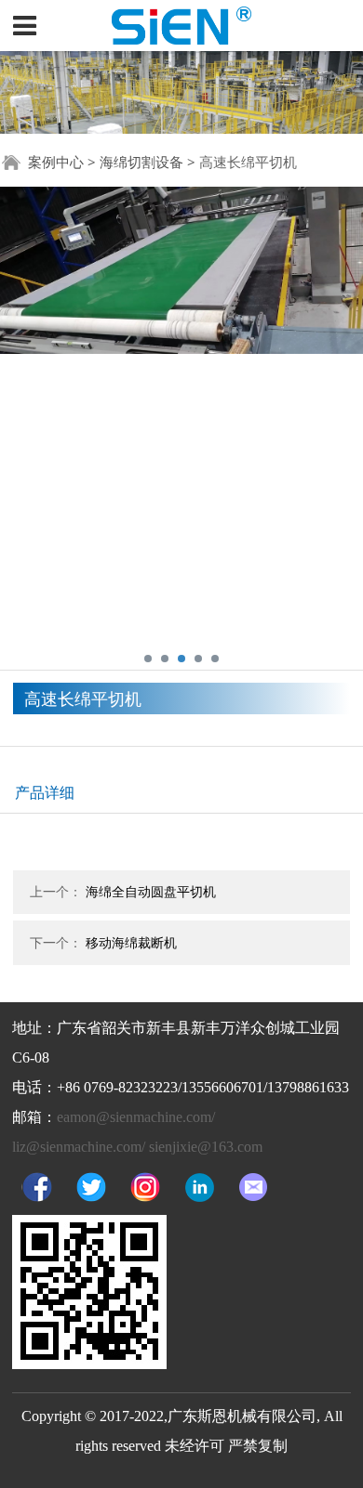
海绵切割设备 (141, 161)
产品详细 (44, 792)
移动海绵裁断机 (131, 942)
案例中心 (56, 161)
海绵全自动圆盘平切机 (151, 891)
